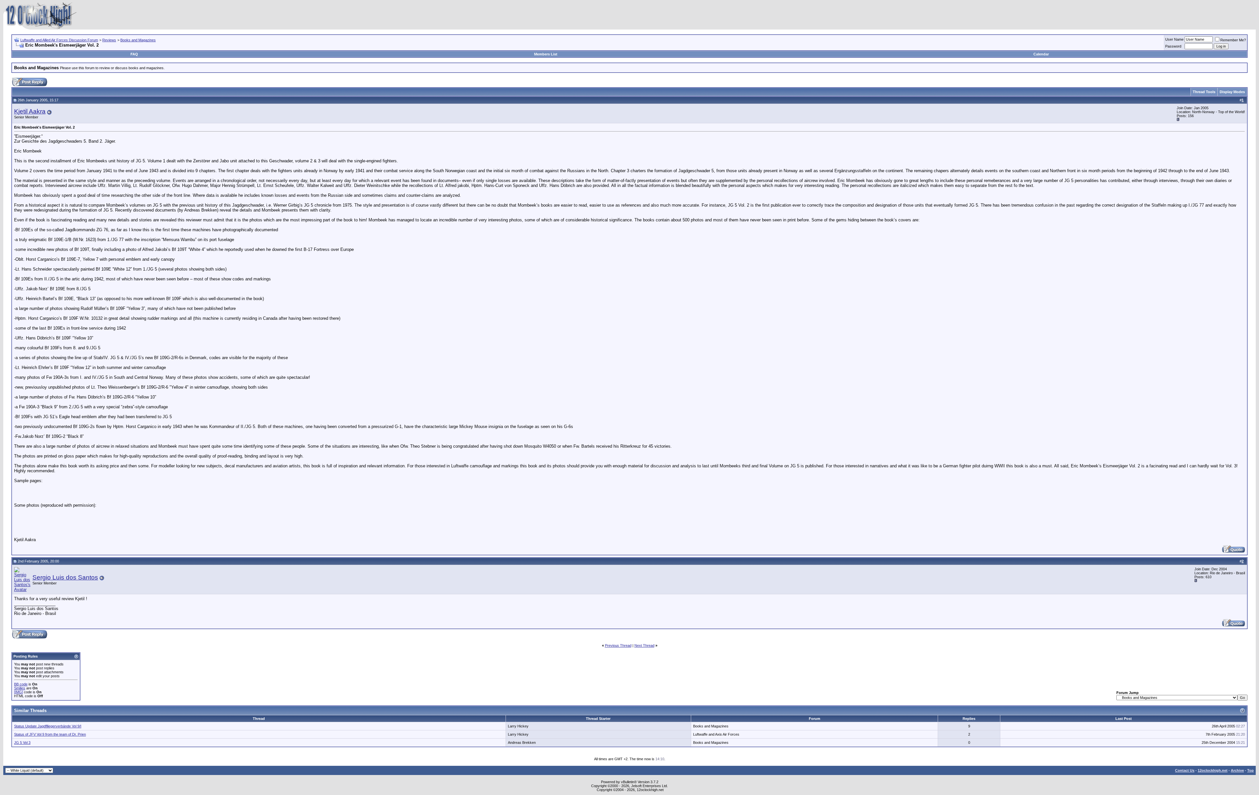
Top (1250, 770)
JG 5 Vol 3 (22, 742)
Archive (1237, 770)
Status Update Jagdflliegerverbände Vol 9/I (47, 726)
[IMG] (18, 692)
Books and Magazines (138, 40)
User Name (1174, 39)
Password (1173, 46)
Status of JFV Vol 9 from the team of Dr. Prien (50, 734)
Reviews (109, 40)
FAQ (134, 54)
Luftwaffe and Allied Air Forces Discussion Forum (59, 40)
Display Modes (1232, 92)
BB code (21, 684)
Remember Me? (1233, 40)
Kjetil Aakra (30, 111)
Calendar (1041, 54)
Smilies (19, 688)
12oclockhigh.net (1213, 770)
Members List (545, 54)
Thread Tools (1204, 92)
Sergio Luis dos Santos (65, 577)
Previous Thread (618, 645)
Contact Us (1184, 770)
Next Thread (644, 645)
